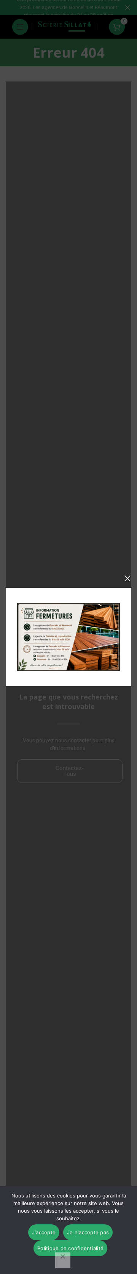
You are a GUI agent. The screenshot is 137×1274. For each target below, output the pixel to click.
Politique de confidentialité (70, 1248)
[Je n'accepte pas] (62, 1260)
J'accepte (44, 1232)
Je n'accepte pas (88, 1232)
